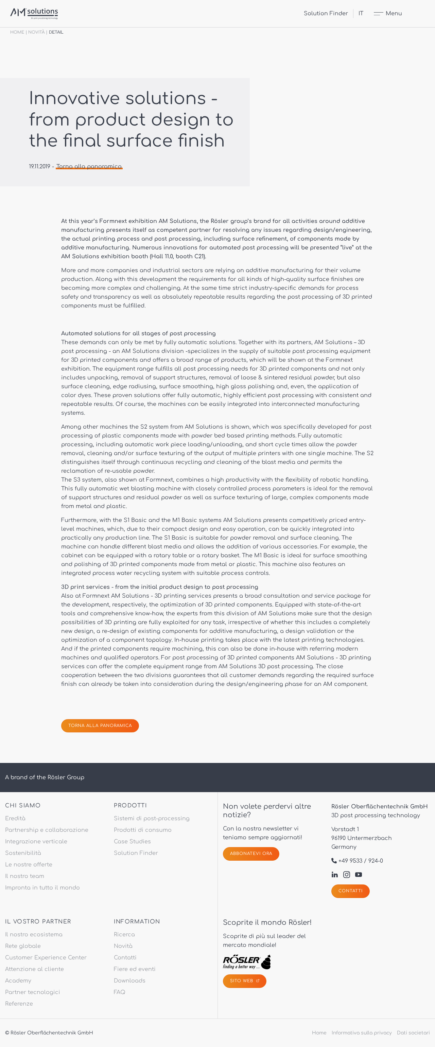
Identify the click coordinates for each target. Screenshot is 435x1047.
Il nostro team (24, 876)
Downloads (129, 981)
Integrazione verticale (36, 842)
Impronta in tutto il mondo (42, 888)
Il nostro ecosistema (34, 935)
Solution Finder (326, 14)
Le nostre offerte (28, 865)
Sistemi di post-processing (152, 819)
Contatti (350, 891)
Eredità (15, 819)
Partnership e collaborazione (46, 830)
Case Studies (132, 842)
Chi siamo (23, 806)
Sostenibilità (23, 853)
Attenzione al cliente (34, 969)
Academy (18, 981)
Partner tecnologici (32, 992)
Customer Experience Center (46, 958)
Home (17, 32)
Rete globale (23, 946)
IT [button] (361, 14)
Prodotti (130, 806)
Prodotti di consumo (143, 830)
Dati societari (413, 1032)
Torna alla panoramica (89, 167)
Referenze (19, 1004)
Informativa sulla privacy (362, 1032)
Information (137, 922)
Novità (36, 32)
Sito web (242, 980)
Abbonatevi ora (251, 853)
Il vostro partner (38, 922)
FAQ (119, 992)
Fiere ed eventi (135, 969)
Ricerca (124, 935)
